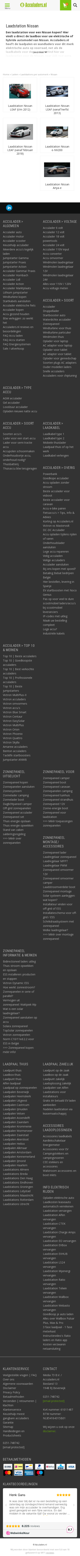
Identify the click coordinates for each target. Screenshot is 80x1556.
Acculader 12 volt (53, 232)
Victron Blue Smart (14, 712)
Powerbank (50, 474)
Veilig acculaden (53, 556)
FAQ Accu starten (14, 340)
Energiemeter (51, 1145)
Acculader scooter (14, 241)
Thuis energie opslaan (16, 821)
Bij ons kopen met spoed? (59, 569)
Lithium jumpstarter (15, 292)
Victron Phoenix (13, 734)
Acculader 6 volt (53, 228)
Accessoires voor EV (55, 1149)
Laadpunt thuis (12, 1070)
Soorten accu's (12, 434)
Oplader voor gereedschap (59, 358)
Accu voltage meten (55, 288)
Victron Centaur (12, 716)
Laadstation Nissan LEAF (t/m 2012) (20, 107)
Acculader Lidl (11, 279)
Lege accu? (50, 629)
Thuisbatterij (11, 464)
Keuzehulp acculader (16, 245)
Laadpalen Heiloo (14, 1143)
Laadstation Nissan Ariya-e (57, 186)
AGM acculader (12, 398)
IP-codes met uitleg (55, 616)
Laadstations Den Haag (18, 1178)
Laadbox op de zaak (55, 1075)
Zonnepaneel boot (54, 782)
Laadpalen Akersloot (16, 1139)
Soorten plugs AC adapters (60, 362)
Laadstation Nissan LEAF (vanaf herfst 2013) (57, 109)
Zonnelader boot (13, 799)
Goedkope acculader (56, 478)
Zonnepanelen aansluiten (19, 786)
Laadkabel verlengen (56, 455)
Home (6, 74)
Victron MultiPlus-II (14, 695)
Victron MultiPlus (13, 725)
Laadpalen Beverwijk (16, 1092)
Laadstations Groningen (18, 1187)
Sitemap (8, 1427)
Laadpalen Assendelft (16, 1118)
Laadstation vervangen (57, 1211)
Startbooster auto (54, 315)
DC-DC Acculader (54, 530)
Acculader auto (12, 232)
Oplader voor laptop (55, 341)
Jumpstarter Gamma (16, 258)
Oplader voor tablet (55, 350)
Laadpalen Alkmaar (15, 1148)
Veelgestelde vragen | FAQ (20, 1375)
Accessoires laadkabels (57, 1136)
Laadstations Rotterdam (18, 1200)
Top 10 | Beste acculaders (20, 656)
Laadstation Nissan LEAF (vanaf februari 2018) (20, 150)
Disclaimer (9, 1388)
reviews (50, 1552)
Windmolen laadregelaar (58, 262)
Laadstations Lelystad (16, 1191)
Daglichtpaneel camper (17, 804)
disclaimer (49, 1431)
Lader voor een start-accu (19, 438)
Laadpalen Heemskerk (17, 1096)
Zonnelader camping (16, 795)
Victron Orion (11, 729)
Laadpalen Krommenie (17, 1126)
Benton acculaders (14, 751)
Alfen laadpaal (12, 1083)
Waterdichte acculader (57, 319)
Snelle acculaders (53, 371)
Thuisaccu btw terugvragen (20, 468)
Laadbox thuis (12, 1075)
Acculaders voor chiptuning (60, 375)
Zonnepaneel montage (57, 891)
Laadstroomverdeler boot (59, 887)
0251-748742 (11, 1443)
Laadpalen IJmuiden (15, 1109)
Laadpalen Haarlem (15, 1165)
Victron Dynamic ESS (16, 983)
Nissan (54, 74)
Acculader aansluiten (56, 564)
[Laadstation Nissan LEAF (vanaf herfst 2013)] (57, 91)
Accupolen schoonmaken (19, 451)
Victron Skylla (11, 742)
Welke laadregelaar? (55, 930)
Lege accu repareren (56, 551)
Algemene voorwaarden (18, 1384)
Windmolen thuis (53, 337)
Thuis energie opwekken (18, 825)
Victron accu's (11, 708)
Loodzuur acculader (15, 407)
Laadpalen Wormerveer (17, 1131)
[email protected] (53, 1401)
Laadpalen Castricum (16, 1105)
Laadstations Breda (15, 1174)
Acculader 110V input (56, 249)
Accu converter (52, 254)
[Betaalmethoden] (8, 1466)
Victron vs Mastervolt (56, 525)
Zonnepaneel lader (54, 852)
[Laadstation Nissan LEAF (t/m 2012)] (20, 91)
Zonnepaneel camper (56, 778)
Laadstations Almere (16, 1169)
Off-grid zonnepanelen (17, 808)
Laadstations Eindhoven (18, 1182)
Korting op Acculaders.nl (58, 521)
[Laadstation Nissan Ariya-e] (57, 169)
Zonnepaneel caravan (56, 786)
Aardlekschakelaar (54, 1140)
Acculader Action (13, 284)
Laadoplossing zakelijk (57, 1083)
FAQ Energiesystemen (17, 344)
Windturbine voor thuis (57, 328)
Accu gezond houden (16, 314)
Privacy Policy (11, 1392)
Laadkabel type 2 (53, 438)
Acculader (49, 306)
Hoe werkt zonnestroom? (19, 987)
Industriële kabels (54, 633)
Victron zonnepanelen (16, 1035)
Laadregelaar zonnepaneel (59, 857)
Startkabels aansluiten (16, 301)
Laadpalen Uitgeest (15, 1100)
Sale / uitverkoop (13, 348)
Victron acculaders (14, 699)
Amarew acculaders (15, 747)
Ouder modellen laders (57, 367)
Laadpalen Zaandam (16, 1122)
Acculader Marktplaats (17, 288)
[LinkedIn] (9, 208)
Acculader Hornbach (15, 275)
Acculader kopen (13, 310)
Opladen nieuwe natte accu (20, 411)
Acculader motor (13, 236)
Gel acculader (11, 402)
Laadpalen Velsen (14, 1113)
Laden (15, 74)
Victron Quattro (12, 738)
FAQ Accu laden (13, 335)
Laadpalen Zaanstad (16, 1135)
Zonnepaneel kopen (15, 782)
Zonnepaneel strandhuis (58, 799)
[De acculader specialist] (33, 5)
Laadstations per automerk (34, 74)
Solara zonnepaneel (15, 1026)
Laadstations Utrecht (16, 1204)
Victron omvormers (15, 703)
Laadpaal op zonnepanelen (20, 1087)
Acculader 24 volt (53, 245)
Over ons (8, 1379)
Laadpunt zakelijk (54, 1079)
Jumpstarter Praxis (14, 262)
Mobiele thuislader (54, 442)
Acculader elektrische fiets (19, 305)
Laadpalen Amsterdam (17, 1152)
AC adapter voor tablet (57, 354)
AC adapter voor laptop (57, 345)
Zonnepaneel (51, 324)
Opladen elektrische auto (58, 1198)
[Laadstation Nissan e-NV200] (57, 131)
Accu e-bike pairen (54, 508)
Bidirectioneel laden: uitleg (19, 961)
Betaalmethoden (13, 1396)
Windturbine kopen (14, 297)
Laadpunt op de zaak (56, 1070)
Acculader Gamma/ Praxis (19, 271)
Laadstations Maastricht (18, 1195)
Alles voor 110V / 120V (57, 284)
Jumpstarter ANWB (15, 759)
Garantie (8, 1422)
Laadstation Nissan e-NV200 (57, 148)
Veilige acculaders (54, 560)
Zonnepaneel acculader (17, 812)
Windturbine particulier (57, 332)
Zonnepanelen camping (57, 791)
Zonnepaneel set (13, 817)
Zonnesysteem (12, 791)
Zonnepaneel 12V (54, 804)
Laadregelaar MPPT (55, 861)
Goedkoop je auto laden (58, 1314)
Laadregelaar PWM (55, 865)
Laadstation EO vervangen (59, 1241)
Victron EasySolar (14, 721)
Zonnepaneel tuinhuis (56, 795)
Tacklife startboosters (16, 755)
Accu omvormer (53, 258)
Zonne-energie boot (55, 808)
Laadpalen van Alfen (55, 1087)
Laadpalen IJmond (14, 1161)
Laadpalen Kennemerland (19, 1156)
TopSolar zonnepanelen (18, 1030)
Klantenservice (12, 1409)
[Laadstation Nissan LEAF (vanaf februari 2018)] (20, 131)
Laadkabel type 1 (53, 434)
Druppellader (51, 311)
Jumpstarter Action (14, 266)
